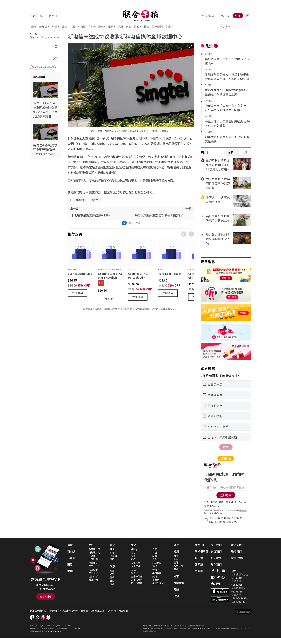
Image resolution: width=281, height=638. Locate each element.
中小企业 (93, 573)
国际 (64, 26)
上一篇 (74, 208)
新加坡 (43, 26)
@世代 (134, 573)
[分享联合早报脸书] (213, 571)
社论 (112, 549)
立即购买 (77, 293)
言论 (91, 26)
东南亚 (82, 26)
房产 (91, 566)
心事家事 (156, 562)
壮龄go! (135, 549)
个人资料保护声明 (214, 513)
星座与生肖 (158, 583)
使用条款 (243, 510)
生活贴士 (156, 579)
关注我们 (216, 551)
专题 (168, 26)
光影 (154, 549)
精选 (154, 566)
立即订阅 (45, 596)
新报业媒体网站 (38, 610)
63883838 (236, 584)
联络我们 (236, 551)
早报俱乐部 (209, 16)
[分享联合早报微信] (213, 584)
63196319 (236, 577)
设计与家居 (136, 583)
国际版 (199, 564)
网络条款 (53, 610)
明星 (112, 570)
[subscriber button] (247, 15)
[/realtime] (216, 46)
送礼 (112, 584)
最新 (34, 26)
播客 (146, 26)
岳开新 (33, 34)
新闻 (176, 555)
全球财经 (93, 555)
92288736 (239, 601)
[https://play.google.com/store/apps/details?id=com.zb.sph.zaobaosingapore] (220, 599)
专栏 (133, 569)
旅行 (133, 559)
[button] (248, 15)
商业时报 (123, 610)
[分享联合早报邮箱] (218, 584)
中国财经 (93, 559)
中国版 (199, 571)
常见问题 (236, 545)
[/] (140, 15)
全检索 (84, 610)
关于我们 (216, 545)
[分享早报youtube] (223, 571)
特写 (133, 552)
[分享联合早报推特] (218, 571)
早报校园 (156, 573)
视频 (136, 26)
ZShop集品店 (97, 610)
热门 (154, 576)
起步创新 (93, 576)
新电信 (95, 199)
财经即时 (80, 199)
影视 (112, 574)
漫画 (112, 559)
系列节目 (178, 565)
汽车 (154, 559)
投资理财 (93, 562)
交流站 (113, 555)
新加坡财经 (94, 552)
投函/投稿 (237, 558)
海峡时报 (111, 610)
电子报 (225, 16)
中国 (72, 26)
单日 (231, 152)
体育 (128, 26)
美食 (133, 555)
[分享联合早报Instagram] (213, 577)
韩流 (112, 580)
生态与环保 (136, 576)
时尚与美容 (136, 579)
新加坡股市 (94, 549)
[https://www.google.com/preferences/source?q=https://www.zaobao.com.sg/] (243, 611)
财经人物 (93, 579)
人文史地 (135, 566)
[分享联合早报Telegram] (218, 577)
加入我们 (216, 564)
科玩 (154, 552)
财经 (54, 26)
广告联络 (216, 558)
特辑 (154, 569)
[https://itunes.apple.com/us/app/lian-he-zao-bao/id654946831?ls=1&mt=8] (220, 591)
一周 (244, 152)
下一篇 (188, 208)
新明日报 (54, 16)
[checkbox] (206, 520)
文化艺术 (135, 562)
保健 (120, 26)
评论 (112, 552)
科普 (154, 555)
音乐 (112, 577)
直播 (176, 569)
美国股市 (93, 569)
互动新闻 (157, 26)
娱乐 (101, 26)
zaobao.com (54, 631)
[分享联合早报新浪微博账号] (223, 577)
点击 (241, 502)
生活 (111, 26)
